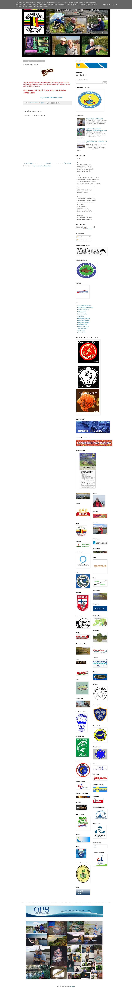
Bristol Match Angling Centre (85, 307)
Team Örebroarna (82, 328)
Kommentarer (82, 240)
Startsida (48, 163)
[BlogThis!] (53, 103)
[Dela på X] (55, 103)
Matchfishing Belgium (83, 320)
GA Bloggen (80, 316)
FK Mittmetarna (81, 312)
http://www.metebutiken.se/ (51, 97)
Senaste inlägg (28, 163)
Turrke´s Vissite (81, 333)
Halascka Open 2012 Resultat (94, 119)
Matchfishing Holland (83, 322)
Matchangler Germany (83, 318)
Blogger (72, 986)
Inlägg (80, 236)
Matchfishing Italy (82, 324)
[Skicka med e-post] (51, 103)
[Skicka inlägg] (47, 102)
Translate (89, 229)
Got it (115, 4)
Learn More (106, 4)
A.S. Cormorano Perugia (84, 305)
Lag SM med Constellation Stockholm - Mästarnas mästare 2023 (96, 129)
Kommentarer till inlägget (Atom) (42, 166)
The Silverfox (81, 331)
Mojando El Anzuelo (83, 326)
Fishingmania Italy (82, 314)
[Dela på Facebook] (57, 103)
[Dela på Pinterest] (59, 103)
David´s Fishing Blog (83, 310)
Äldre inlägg (67, 163)
